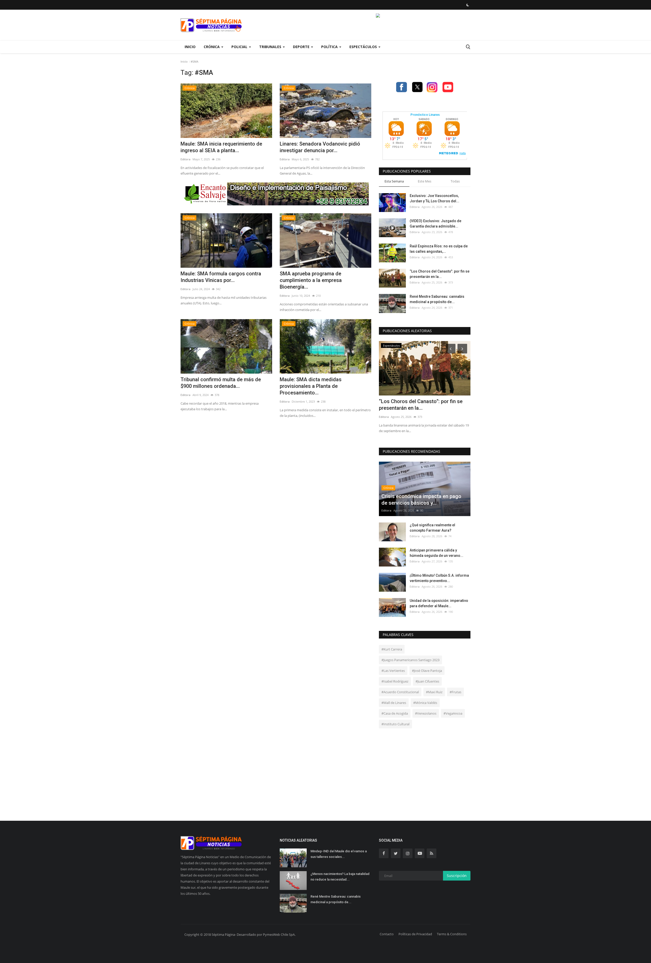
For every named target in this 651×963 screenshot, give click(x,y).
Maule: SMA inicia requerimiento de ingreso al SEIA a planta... (221, 147)
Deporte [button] (301, 46)
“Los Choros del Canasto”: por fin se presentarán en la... (439, 274)
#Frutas (455, 692)
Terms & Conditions (452, 934)
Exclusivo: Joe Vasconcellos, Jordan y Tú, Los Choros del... (434, 198)
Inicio (190, 46)
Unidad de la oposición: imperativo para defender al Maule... (439, 603)
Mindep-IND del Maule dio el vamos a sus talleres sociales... (338, 854)
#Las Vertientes (393, 670)
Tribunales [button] (270, 46)
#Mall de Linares (393, 702)
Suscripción (457, 875)
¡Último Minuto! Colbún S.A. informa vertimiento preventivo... (439, 578)
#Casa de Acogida (394, 713)
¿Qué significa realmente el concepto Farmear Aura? (432, 527)
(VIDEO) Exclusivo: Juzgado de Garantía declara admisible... (435, 223)
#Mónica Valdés (425, 702)
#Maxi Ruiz (434, 692)
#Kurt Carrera (391, 649)
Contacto (387, 934)
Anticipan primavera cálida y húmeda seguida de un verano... (436, 553)
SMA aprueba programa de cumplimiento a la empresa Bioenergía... (311, 280)
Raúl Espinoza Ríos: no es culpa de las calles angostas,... (439, 248)
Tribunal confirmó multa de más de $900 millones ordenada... (221, 382)
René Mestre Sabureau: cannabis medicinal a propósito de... (437, 299)
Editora (185, 159)
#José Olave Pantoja (427, 670)
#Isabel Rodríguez (394, 681)
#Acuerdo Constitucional (400, 692)
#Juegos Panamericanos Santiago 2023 (410, 660)
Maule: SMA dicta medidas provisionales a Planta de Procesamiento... (311, 386)
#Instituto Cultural (395, 724)
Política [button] (330, 46)
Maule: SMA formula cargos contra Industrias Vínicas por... (221, 277)
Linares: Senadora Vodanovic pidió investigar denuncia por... (320, 147)
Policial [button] (239, 46)
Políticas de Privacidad (415, 934)
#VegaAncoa (452, 713)
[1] (467, 5)
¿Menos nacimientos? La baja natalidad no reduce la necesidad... (339, 876)
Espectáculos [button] (363, 46)
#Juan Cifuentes (427, 681)
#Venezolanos (425, 713)
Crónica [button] (212, 46)
